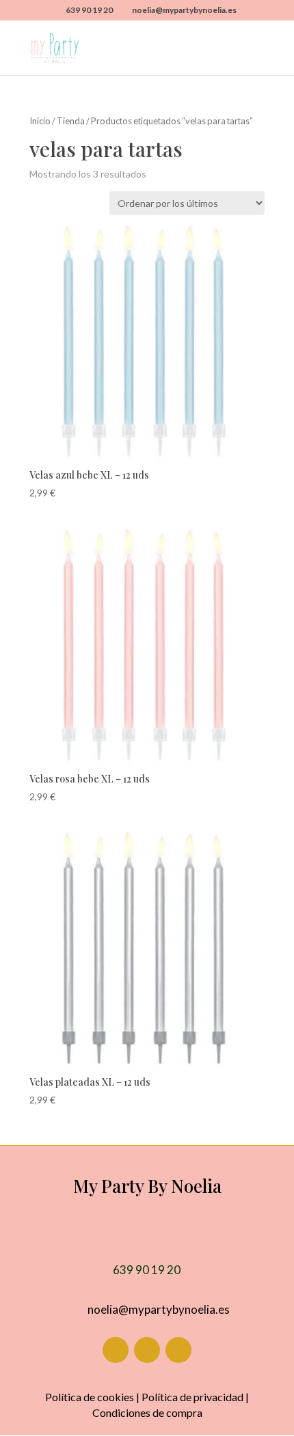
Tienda (71, 120)
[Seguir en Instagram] (147, 1350)
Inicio (40, 120)
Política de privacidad (192, 1396)
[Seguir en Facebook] (116, 1350)
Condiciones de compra (147, 1412)
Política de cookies (89, 1396)
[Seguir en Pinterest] (178, 1350)
